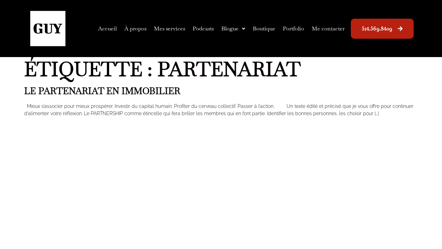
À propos (135, 28)
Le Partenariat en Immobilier (102, 91)
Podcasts (203, 28)
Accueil (107, 28)
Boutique (264, 28)
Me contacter (328, 28)
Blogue (230, 28)
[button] (233, 29)
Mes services (169, 28)
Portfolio (293, 28)
